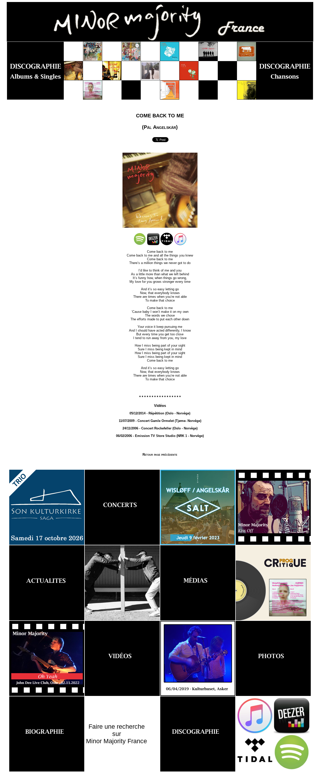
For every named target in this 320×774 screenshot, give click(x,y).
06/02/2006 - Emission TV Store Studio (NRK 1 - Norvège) (160, 436)
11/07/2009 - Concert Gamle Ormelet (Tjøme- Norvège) (160, 421)
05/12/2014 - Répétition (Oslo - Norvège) (160, 413)
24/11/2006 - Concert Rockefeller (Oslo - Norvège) (160, 428)
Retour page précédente (159, 454)
